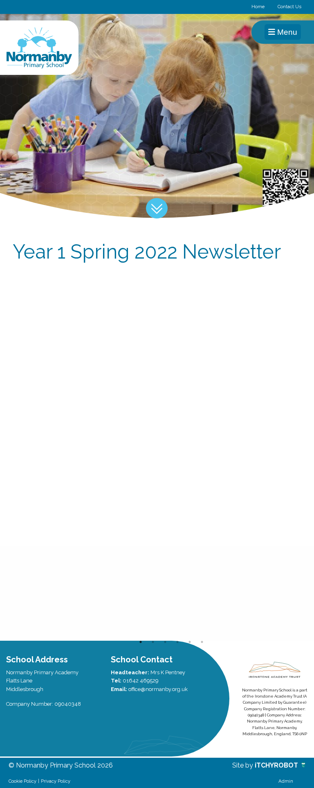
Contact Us (289, 6)
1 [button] (141, 642)
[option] (56, 593)
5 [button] (190, 642)
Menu (286, 32)
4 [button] (177, 642)
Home (258, 6)
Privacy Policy (55, 781)
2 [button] (153, 642)
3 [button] (165, 642)
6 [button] (202, 642)
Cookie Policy (22, 781)
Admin (285, 781)
